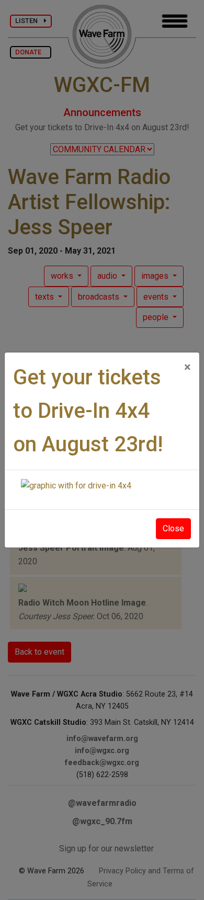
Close (173, 528)
